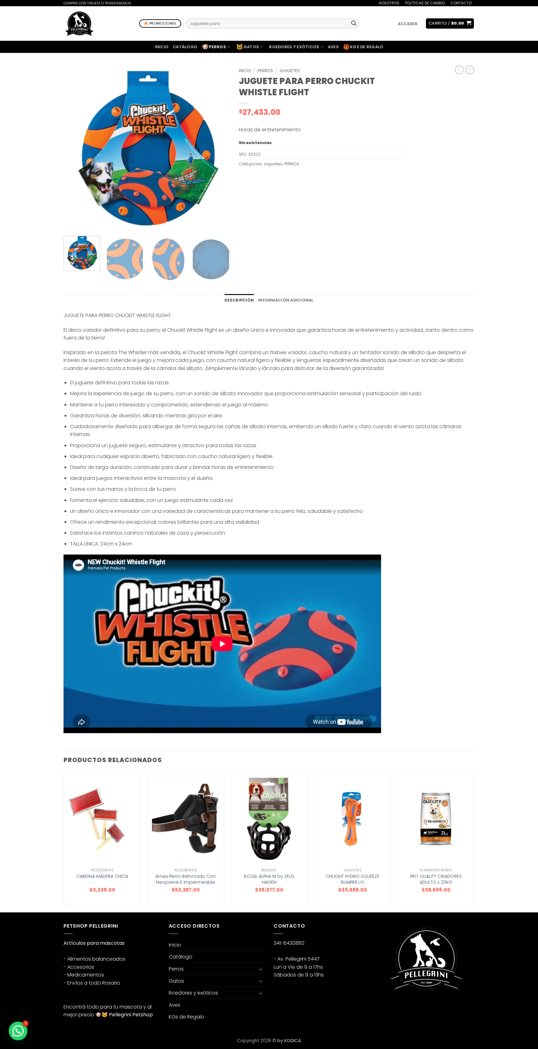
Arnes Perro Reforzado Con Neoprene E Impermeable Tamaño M (185, 882)
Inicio (162, 46)
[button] (407, 24)
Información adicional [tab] (285, 300)
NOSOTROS (389, 3)
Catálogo (185, 46)
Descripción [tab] (239, 300)
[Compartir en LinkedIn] (289, 178)
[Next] (218, 148)
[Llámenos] (477, 7)
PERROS (265, 71)
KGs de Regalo (363, 47)
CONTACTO (461, 3)
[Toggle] (260, 969)
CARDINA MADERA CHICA (102, 876)
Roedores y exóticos (294, 46)
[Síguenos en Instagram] (395, 1007)
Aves (333, 46)
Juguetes (289, 71)
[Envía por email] (267, 178)
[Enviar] (353, 23)
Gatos (247, 47)
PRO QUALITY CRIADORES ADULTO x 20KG (436, 879)
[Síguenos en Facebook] (384, 1007)
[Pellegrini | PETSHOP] (79, 23)
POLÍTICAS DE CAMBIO (425, 3)
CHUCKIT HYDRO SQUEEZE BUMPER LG (352, 879)
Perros (213, 47)
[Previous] (74, 148)
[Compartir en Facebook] (244, 178)
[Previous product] (469, 69)
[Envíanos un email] (407, 1007)
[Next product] (459, 69)
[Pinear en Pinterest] (278, 178)
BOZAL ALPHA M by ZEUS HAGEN (269, 879)
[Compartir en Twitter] (255, 178)
